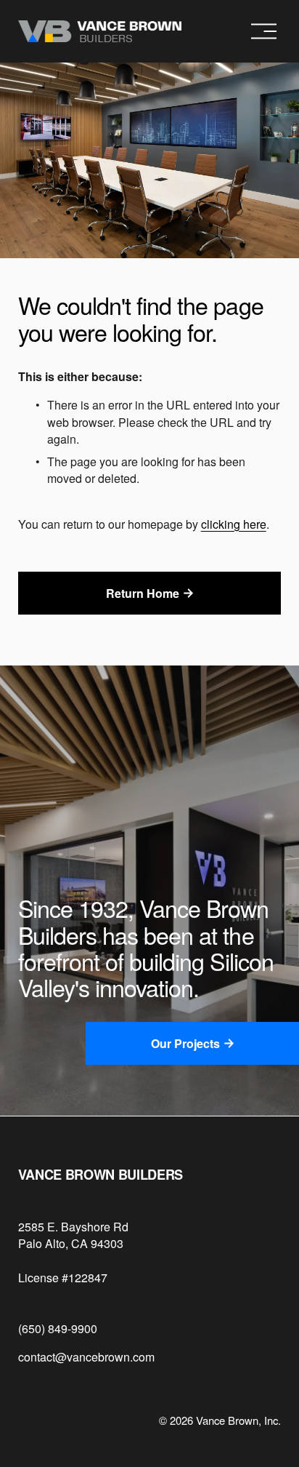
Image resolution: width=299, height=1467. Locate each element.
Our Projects (185, 1043)
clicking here (233, 524)
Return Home (142, 593)
